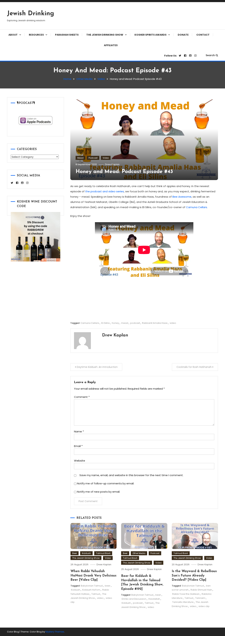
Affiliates (111, 45)
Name (79, 431)
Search (210, 55)
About (13, 35)
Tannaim (200, 598)
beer (107, 585)
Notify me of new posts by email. (98, 491)
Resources (36, 35)
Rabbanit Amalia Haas (155, 323)
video (173, 323)
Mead (80, 157)
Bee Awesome (181, 196)
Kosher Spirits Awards (150, 35)
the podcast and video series (104, 191)
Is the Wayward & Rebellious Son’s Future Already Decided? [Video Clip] (194, 576)
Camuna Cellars (196, 207)
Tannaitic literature (183, 602)
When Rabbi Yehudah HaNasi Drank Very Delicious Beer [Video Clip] (93, 576)
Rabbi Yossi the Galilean (186, 594)
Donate (183, 35)
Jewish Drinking (30, 14)
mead (124, 323)
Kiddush (86, 553)
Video (106, 157)
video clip (204, 606)
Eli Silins (105, 323)
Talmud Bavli (103, 553)
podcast (135, 323)
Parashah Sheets (67, 35)
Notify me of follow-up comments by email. (105, 483)
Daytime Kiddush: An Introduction (97, 367)
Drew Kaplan (112, 164)
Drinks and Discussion (134, 599)
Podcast (93, 157)
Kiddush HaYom (91, 589)
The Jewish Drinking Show (104, 35)
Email (78, 446)
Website (79, 460)
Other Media (139, 553)
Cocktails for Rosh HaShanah (194, 367)
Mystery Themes (55, 631)
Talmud (95, 594)
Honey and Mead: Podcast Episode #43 (124, 171)
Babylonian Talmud (92, 585)
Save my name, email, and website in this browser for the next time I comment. (131, 475)
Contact (203, 35)
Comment (82, 397)
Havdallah (154, 599)
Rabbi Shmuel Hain (201, 589)
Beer (74, 553)
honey (115, 323)
